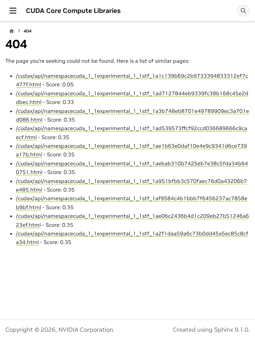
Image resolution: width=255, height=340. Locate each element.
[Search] (243, 10)
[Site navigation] (13, 10)
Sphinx (223, 329)
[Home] (11, 31)
